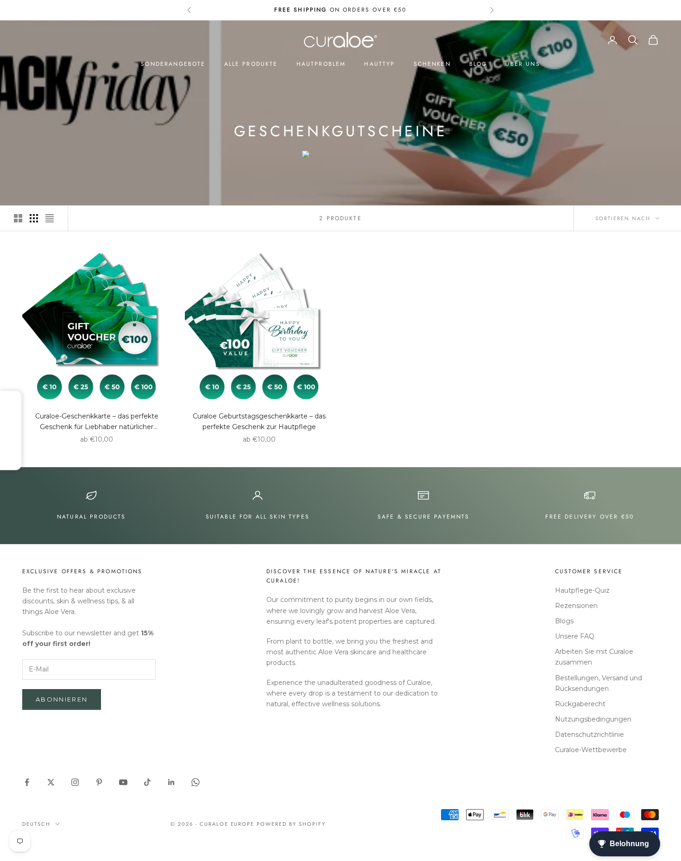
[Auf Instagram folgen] (75, 782)
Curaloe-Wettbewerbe (591, 750)
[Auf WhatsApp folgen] (195, 782)
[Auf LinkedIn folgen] (171, 782)
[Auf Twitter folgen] (51, 782)
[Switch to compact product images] (49, 218)
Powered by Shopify (291, 824)
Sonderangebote (173, 64)
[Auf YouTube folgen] (123, 782)
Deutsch (36, 824)
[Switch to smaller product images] (34, 218)
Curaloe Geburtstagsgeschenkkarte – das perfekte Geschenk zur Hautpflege (259, 421)
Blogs (564, 621)
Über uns (522, 64)
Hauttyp (379, 64)
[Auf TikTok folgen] (147, 782)
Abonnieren (62, 699)
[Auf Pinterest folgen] (99, 782)
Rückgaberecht (580, 704)
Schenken (432, 64)
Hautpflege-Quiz (582, 590)
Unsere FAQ (574, 636)
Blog (478, 64)
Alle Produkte (251, 64)
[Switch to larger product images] (18, 218)
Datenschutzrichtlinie (589, 734)
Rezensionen (576, 605)
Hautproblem (321, 64)
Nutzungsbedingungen (593, 719)
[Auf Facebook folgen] (27, 782)
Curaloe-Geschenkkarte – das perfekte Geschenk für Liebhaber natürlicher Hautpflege (96, 422)
